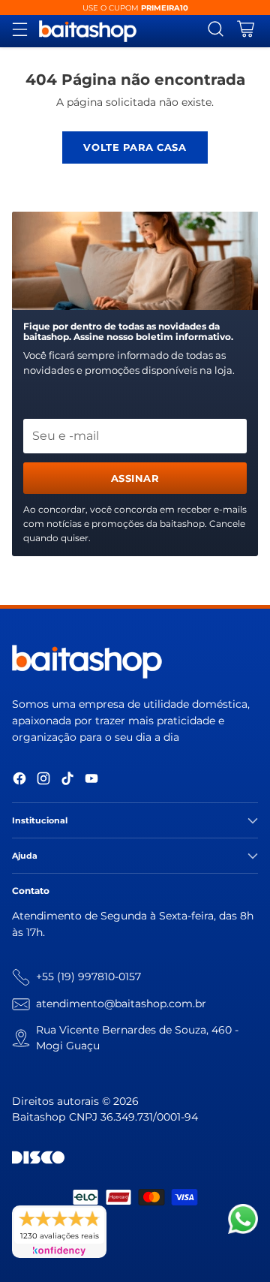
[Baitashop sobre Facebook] (19, 781)
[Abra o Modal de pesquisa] (215, 31)
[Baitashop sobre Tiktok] (67, 781)
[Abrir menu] (19, 31)
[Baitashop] (87, 31)
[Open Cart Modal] (245, 31)
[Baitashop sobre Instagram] (43, 781)
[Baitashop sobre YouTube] (91, 781)
